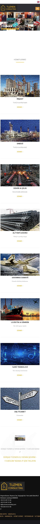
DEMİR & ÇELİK (20, 188)
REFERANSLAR (29, 516)
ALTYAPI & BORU (20, 233)
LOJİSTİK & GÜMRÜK (20, 322)
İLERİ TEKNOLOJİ (20, 367)
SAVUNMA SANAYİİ (20, 278)
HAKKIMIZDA (8, 516)
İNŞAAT (20, 99)
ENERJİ (20, 144)
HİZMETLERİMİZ (18, 516)
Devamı (19, 107)
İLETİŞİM (37, 516)
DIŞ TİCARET (20, 412)
